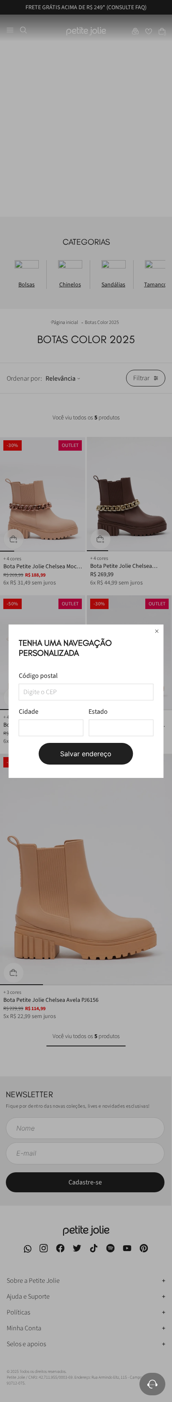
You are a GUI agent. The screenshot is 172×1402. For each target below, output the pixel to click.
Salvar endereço (85, 754)
